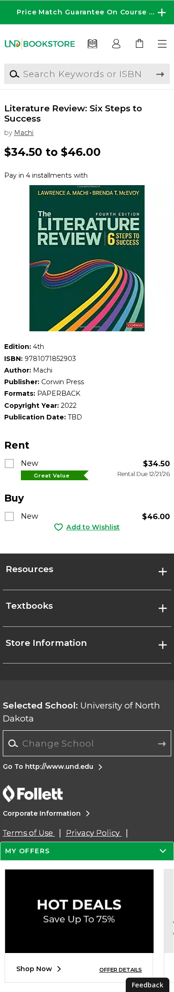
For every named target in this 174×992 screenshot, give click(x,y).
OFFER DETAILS (120, 969)
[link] (140, 44)
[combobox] (87, 743)
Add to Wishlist (93, 527)
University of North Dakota (81, 712)
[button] (87, 12)
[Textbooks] (92, 44)
